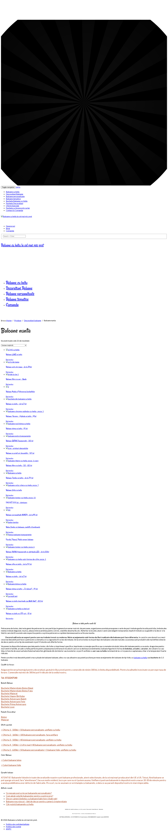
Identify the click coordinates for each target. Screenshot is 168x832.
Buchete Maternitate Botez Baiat (17, 688)
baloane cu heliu (140, 657)
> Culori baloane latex (11, 760)
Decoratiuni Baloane (14, 194)
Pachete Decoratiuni (14, 203)
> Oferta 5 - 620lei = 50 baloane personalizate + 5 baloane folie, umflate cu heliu (38, 750)
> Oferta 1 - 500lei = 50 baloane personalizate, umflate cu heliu (30, 729)
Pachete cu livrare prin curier (18, 208)
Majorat (5, 719)
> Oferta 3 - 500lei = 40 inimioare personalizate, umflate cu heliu (31, 739)
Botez (4, 717)
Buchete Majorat (9, 693)
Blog (8, 228)
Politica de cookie (13, 826)
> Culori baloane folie (11, 765)
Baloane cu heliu (12, 192)
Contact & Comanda (14, 210)
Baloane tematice (13, 199)
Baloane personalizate (15, 196)
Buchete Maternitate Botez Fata (17, 690)
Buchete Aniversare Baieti (13, 698)
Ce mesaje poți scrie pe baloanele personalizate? (29, 793)
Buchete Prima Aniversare (13, 704)
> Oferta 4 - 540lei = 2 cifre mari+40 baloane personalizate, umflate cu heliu (36, 744)
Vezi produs (9, 359)
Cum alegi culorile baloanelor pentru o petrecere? (29, 796)
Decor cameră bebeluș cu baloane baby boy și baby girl (31, 798)
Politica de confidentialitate (17, 824)
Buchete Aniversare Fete (13, 701)
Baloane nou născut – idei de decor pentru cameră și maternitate (36, 801)
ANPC (8, 829)
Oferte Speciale (12, 206)
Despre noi (10, 226)
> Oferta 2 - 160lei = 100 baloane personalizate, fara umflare (29, 734)
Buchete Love (8, 707)
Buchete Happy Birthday (13, 696)
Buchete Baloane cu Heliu (16, 201)
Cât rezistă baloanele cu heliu (20, 804)
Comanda (10, 231)
